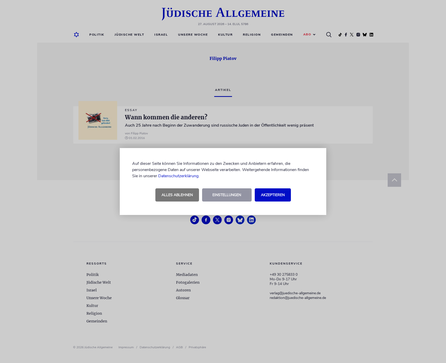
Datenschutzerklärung (178, 176)
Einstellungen (226, 194)
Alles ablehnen (177, 194)
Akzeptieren (273, 194)
